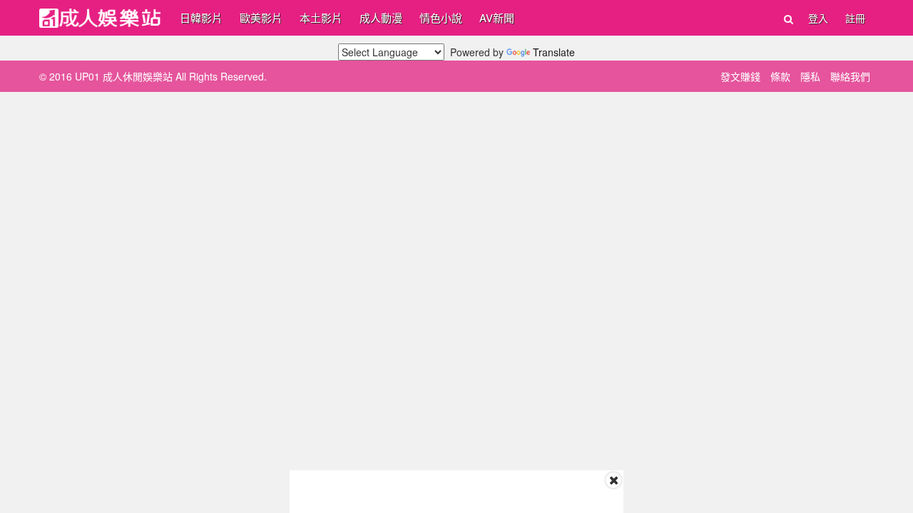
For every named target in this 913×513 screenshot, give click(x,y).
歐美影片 (261, 17)
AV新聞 (496, 17)
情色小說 (440, 17)
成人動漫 (380, 17)
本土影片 (321, 17)
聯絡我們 (850, 76)
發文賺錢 (740, 76)
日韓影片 (201, 17)
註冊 (855, 18)
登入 (818, 18)
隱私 (810, 76)
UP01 (99, 18)
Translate (554, 52)
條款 (780, 76)
